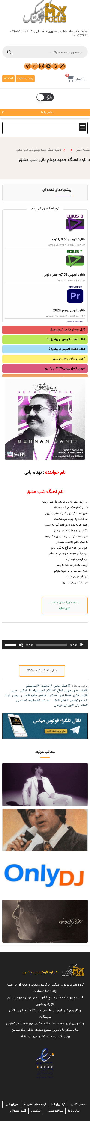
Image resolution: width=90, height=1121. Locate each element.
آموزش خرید (11, 1104)
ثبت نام (8, 78)
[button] (82, 127)
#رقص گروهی (79, 700)
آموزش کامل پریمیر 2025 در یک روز (65, 368)
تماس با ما (74, 1111)
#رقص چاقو (38, 695)
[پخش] (81, 644)
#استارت (46, 686)
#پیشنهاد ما (37, 690)
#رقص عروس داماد (17, 695)
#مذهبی (21, 700)
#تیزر (76, 695)
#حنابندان (65, 695)
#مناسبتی (81, 705)
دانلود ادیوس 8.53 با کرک (68, 239)
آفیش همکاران (18, 1111)
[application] (45, 644)
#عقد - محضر (51, 700)
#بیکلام (51, 690)
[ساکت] (21, 644)
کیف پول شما (58, 1104)
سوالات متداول (55, 1111)
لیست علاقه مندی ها (35, 1104)
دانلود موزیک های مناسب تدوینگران (64, 605)
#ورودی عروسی (64, 705)
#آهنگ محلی (62, 686)
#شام (65, 700)
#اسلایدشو (33, 686)
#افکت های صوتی (76, 690)
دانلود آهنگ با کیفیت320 (42, 670)
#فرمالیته (34, 700)
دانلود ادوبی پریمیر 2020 (69, 310)
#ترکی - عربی (19, 690)
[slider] (11, 644)
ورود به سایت (25, 78)
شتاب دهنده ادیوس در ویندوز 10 (66, 339)
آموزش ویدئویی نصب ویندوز (69, 358)
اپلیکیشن (36, 1111)
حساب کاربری (78, 1104)
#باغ (60, 690)
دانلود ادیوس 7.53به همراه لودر (64, 274)
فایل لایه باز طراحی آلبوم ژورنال (67, 329)
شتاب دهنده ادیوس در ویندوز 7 (67, 349)
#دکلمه (52, 695)
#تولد (84, 695)
